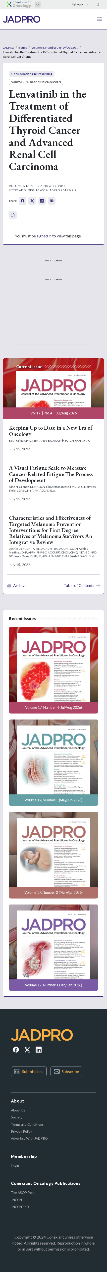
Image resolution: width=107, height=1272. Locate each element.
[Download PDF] (13, 215)
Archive (19, 585)
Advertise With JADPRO (29, 1138)
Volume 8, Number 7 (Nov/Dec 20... (54, 47)
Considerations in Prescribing (31, 74)
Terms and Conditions (27, 1124)
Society (16, 1117)
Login (15, 1166)
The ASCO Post (23, 1193)
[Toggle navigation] (99, 19)
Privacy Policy (21, 1131)
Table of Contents (79, 585)
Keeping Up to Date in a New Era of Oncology (50, 430)
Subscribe (70, 1071)
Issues (22, 47)
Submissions (32, 1071)
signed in (44, 235)
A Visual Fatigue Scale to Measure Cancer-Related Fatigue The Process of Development (51, 474)
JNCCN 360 (20, 1207)
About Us (18, 1110)
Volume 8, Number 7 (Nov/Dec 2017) (36, 82)
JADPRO (8, 47)
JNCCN (16, 1200)
